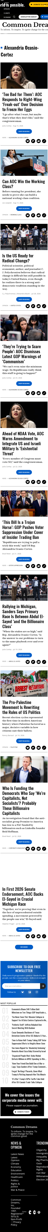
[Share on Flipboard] (33, 141)
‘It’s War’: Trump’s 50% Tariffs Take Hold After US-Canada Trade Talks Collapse (28, 1080)
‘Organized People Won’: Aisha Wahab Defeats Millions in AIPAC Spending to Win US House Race (29, 1057)
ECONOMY (7, 17)
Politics (15, 1180)
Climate (15, 1163)
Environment (18, 1173)
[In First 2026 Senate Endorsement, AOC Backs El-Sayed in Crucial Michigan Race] (24, 870)
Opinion (5, 215)
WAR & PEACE (6, 32)
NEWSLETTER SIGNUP (29, 17)
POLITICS (7, 21)
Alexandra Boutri (23, 294)
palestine (14, 747)
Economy (16, 1166)
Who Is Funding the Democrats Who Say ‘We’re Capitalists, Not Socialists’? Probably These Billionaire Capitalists (23, 800)
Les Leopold (7, 203)
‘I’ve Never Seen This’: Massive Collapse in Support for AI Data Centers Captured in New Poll (29, 1018)
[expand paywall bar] (45, 5)
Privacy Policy (16, 1223)
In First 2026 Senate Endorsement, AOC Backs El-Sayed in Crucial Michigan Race (22, 896)
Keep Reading (24, 131)
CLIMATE (7, 13)
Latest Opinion (15, 1159)
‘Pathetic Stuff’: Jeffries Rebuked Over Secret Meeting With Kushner (27, 1026)
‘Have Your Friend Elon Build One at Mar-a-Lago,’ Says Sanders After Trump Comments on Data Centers (29, 1065)
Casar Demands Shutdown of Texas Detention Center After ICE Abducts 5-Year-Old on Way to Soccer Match (29, 1034)
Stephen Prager (8, 924)
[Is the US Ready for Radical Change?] (24, 236)
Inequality (41, 1156)
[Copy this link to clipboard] (44, 141)
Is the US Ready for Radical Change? (18, 257)
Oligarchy (41, 1149)
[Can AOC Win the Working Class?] (24, 162)
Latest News (17, 1154)
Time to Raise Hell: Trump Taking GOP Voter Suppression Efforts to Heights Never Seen (29, 1042)
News (4, 137)
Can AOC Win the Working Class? (23, 183)
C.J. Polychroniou (8, 294)
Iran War (41, 1172)
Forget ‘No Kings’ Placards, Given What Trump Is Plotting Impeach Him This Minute (29, 1073)
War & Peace (17, 1189)
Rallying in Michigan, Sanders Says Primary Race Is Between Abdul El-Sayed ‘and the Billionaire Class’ (23, 616)
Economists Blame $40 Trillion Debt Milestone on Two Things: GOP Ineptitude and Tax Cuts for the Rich (29, 1011)
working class (15, 215)
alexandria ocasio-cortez (18, 137)
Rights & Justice (15, 1185)
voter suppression (16, 565)
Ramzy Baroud (8, 735)
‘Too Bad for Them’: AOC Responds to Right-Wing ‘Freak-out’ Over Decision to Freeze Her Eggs (22, 101)
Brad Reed (6, 554)
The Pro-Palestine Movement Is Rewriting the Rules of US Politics (21, 707)
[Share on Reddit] (39, 141)
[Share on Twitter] (28, 141)
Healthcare (17, 1177)
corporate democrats (17, 848)
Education (16, 1170)
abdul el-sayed (14, 661)
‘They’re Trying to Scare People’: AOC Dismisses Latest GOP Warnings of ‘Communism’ (21, 353)
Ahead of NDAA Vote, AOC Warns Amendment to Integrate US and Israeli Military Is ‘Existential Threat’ (23, 443)
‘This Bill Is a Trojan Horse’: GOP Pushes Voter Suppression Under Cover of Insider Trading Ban (23, 529)
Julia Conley (6, 126)
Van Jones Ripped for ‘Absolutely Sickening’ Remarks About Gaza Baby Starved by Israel (29, 1049)
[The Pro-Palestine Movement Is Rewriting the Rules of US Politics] (24, 683)
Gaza (39, 1163)
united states (15, 305)
